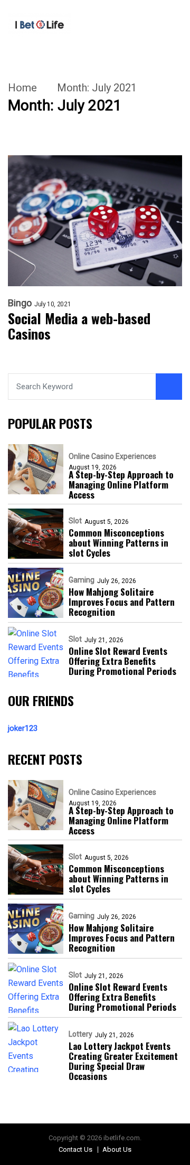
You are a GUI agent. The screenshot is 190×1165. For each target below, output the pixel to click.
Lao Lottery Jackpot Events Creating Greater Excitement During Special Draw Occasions (123, 1061)
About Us (116, 1149)
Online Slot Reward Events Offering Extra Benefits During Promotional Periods (122, 661)
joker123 (22, 728)
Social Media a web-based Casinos (79, 326)
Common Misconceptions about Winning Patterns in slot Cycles (118, 543)
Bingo (20, 303)
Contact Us (75, 1149)
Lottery (80, 1034)
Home (22, 87)
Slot (75, 520)
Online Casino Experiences (112, 456)
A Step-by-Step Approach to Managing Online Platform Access (121, 484)
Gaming (81, 580)
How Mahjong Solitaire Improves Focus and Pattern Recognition (122, 602)
